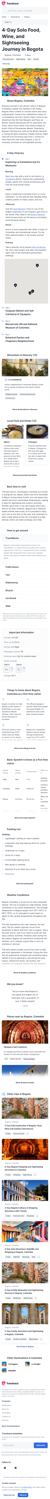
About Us (5, 1409)
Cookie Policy (27, 1487)
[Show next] (45, 996)
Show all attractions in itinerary (24, 409)
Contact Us (6, 1416)
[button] (24, 162)
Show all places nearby (25, 1083)
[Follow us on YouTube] (12, 1468)
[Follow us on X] (15, 1468)
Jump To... (8, 22)
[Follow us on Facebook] (19, 1468)
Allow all (23, 1495)
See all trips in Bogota (25, 1346)
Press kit (5, 1420)
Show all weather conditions (24, 973)
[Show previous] (5, 996)
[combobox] (23, 11)
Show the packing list (24, 884)
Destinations (6, 1405)
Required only (9, 1495)
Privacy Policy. (36, 1455)
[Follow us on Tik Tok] (5, 1468)
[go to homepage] (10, 4)
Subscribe (40, 1445)
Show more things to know (24, 748)
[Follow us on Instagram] (9, 1468)
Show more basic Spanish (25, 818)
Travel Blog (6, 1413)
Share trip (6, 64)
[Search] (42, 11)
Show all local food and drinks (25, 475)
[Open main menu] (46, 3)
